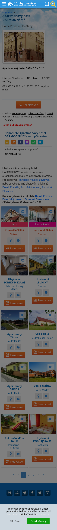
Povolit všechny (38, 521)
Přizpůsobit (15, 521)
